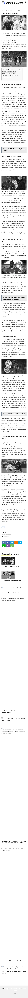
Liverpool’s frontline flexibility (9, 71)
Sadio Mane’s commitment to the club (10, 75)
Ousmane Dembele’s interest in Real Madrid (11, 79)
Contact (14, 993)
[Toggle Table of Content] (19, 69)
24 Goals (10, 10)
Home (2, 6)
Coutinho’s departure (6, 77)
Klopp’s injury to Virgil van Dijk (9, 73)
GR (4, 527)
